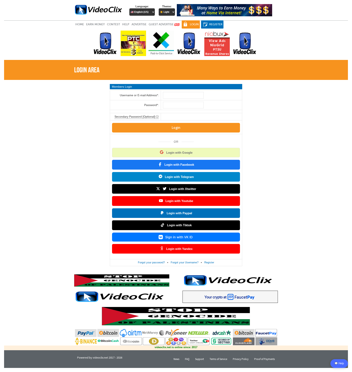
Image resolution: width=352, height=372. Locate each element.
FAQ (187, 359)
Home (79, 24)
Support (199, 359)
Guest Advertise (161, 24)
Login (194, 24)
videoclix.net (100, 357)
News (176, 359)
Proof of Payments (264, 359)
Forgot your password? (151, 262)
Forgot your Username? (184, 262)
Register (215, 24)
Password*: (151, 105)
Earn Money (95, 24)
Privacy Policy (241, 359)
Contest (113, 24)
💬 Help (339, 363)
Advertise (139, 24)
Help (125, 24)
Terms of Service (218, 359)
